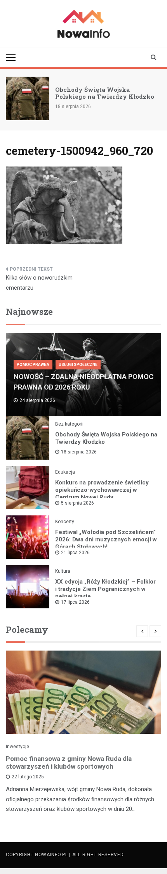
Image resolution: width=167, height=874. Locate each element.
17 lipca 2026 (75, 602)
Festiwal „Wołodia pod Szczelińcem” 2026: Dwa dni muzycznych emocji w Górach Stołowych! (106, 539)
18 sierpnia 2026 (79, 452)
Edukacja (65, 472)
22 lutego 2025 (28, 777)
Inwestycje (17, 746)
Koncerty (64, 521)
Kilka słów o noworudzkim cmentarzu (39, 282)
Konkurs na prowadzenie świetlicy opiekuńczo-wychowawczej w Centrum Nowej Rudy (102, 490)
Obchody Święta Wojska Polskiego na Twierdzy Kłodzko (104, 93)
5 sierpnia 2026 (77, 503)
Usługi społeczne (78, 364)
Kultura (62, 571)
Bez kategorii (69, 424)
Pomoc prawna (33, 364)
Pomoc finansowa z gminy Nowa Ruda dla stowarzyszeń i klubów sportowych (69, 762)
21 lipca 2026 (75, 552)
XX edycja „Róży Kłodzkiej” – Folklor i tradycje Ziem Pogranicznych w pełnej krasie (105, 589)
